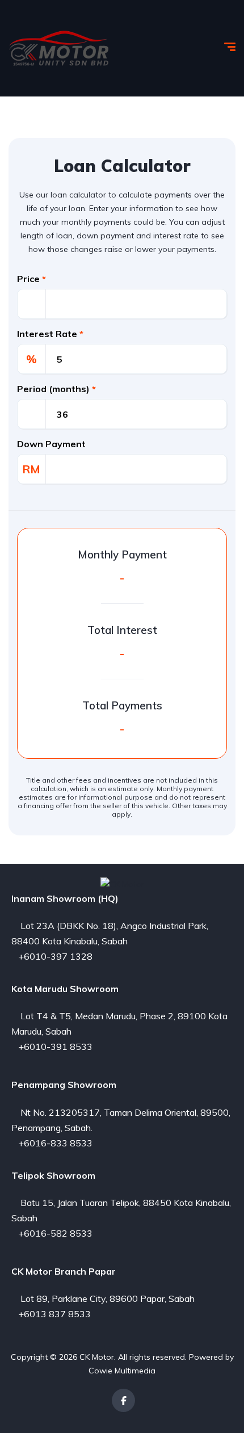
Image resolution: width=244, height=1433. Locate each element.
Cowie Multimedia (122, 1370)
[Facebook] (123, 1400)
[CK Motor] (59, 48)
